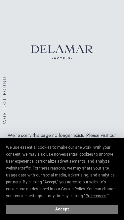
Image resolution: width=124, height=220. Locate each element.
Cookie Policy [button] (73, 189)
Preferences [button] (96, 196)
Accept (62, 209)
